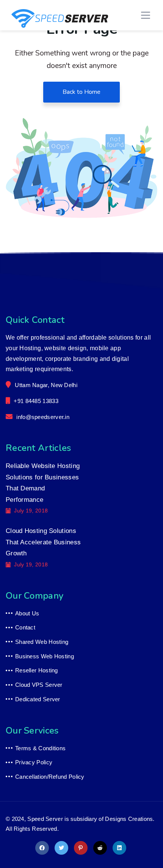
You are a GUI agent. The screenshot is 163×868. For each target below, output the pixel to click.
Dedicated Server (37, 699)
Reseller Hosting (36, 670)
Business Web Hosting (44, 656)
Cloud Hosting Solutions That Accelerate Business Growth (43, 542)
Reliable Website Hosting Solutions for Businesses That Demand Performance (43, 482)
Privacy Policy (33, 762)
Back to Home (81, 92)
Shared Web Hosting (41, 642)
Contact (25, 627)
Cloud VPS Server (39, 684)
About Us (27, 613)
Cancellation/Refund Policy (50, 776)
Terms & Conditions (40, 748)
